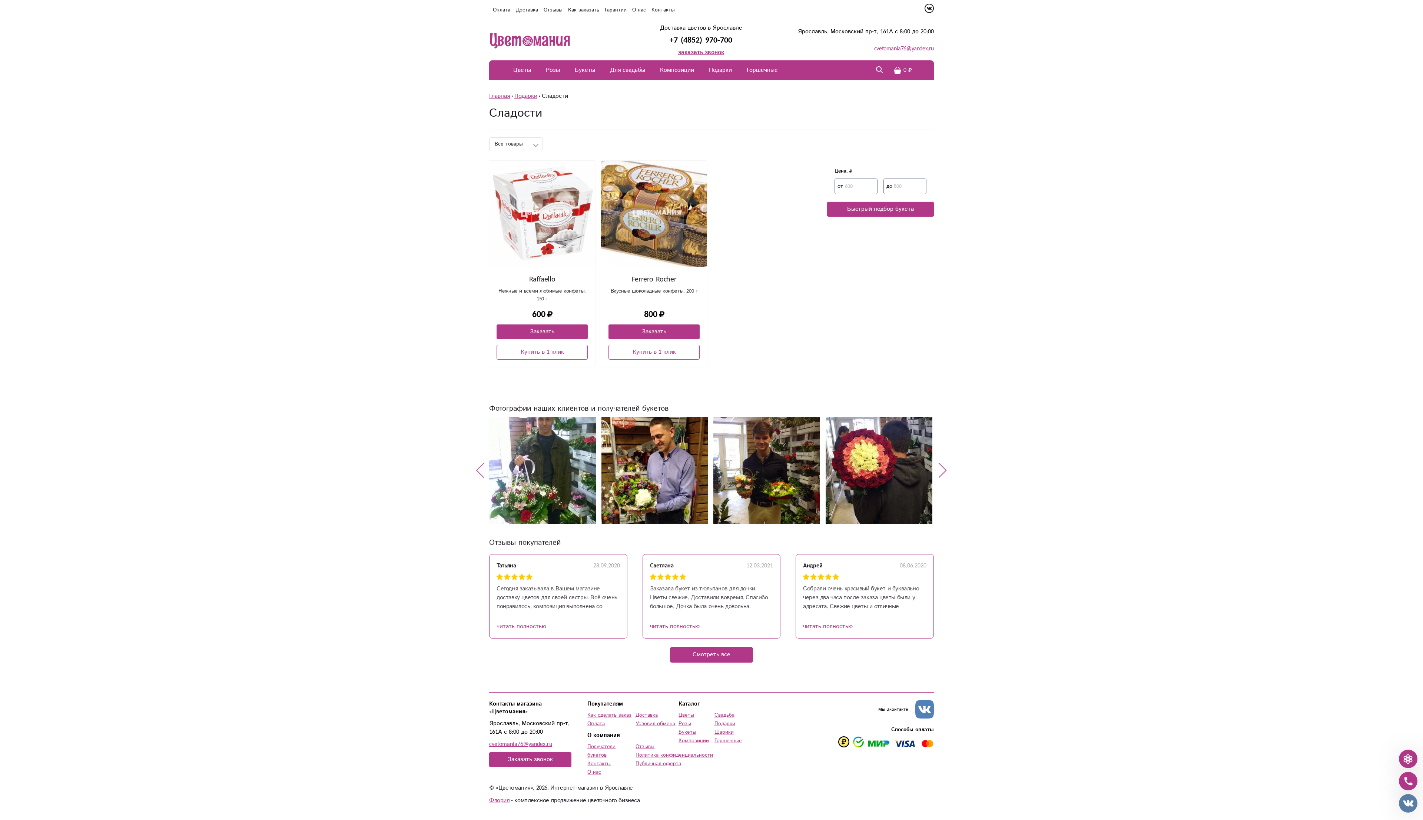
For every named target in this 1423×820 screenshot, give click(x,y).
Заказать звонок (530, 759)
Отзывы (553, 10)
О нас (639, 10)
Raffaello (542, 279)
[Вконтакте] (929, 11)
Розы (553, 70)
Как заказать (583, 10)
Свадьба (724, 715)
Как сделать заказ (609, 715)
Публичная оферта (658, 763)
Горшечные (762, 70)
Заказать (542, 331)
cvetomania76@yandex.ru (904, 48)
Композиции (677, 70)
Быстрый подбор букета (880, 209)
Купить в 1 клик (542, 352)
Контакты (663, 10)
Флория (499, 800)
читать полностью (521, 626)
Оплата (501, 10)
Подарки (720, 70)
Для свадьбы (627, 70)
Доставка (527, 10)
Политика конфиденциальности (674, 755)
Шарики (724, 732)
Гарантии (616, 10)
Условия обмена (655, 723)
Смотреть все (711, 654)
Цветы (522, 70)
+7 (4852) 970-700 (701, 40)
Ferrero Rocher (654, 279)
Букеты (585, 70)
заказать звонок (701, 52)
